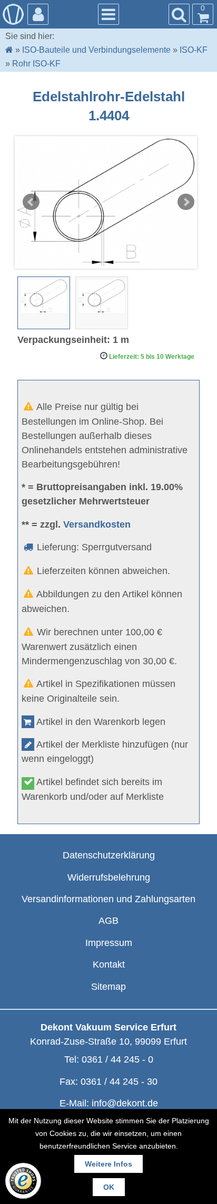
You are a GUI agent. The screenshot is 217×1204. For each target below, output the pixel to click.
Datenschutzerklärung (109, 855)
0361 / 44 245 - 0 (117, 1059)
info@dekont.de (125, 1103)
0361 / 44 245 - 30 (119, 1081)
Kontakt (109, 964)
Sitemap (108, 986)
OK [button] (108, 1187)
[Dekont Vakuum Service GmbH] (13, 14)
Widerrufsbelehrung (108, 877)
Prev (31, 202)
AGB (108, 920)
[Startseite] (9, 49)
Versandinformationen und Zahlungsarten (108, 899)
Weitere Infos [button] (108, 1164)
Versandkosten (97, 524)
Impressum (108, 943)
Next (185, 202)
